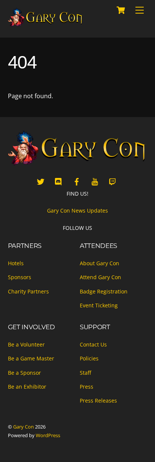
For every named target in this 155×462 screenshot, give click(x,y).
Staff (85, 372)
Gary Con (23, 426)
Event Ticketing (99, 305)
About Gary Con (99, 263)
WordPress (48, 435)
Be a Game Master (31, 358)
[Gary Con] (45, 24)
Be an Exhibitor (27, 386)
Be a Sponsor (24, 372)
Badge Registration (104, 291)
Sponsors (19, 277)
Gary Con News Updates (77, 210)
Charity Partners (28, 291)
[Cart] (120, 10)
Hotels (16, 263)
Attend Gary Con (100, 277)
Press (86, 386)
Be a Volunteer (26, 344)
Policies (89, 358)
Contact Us (93, 344)
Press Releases (98, 400)
